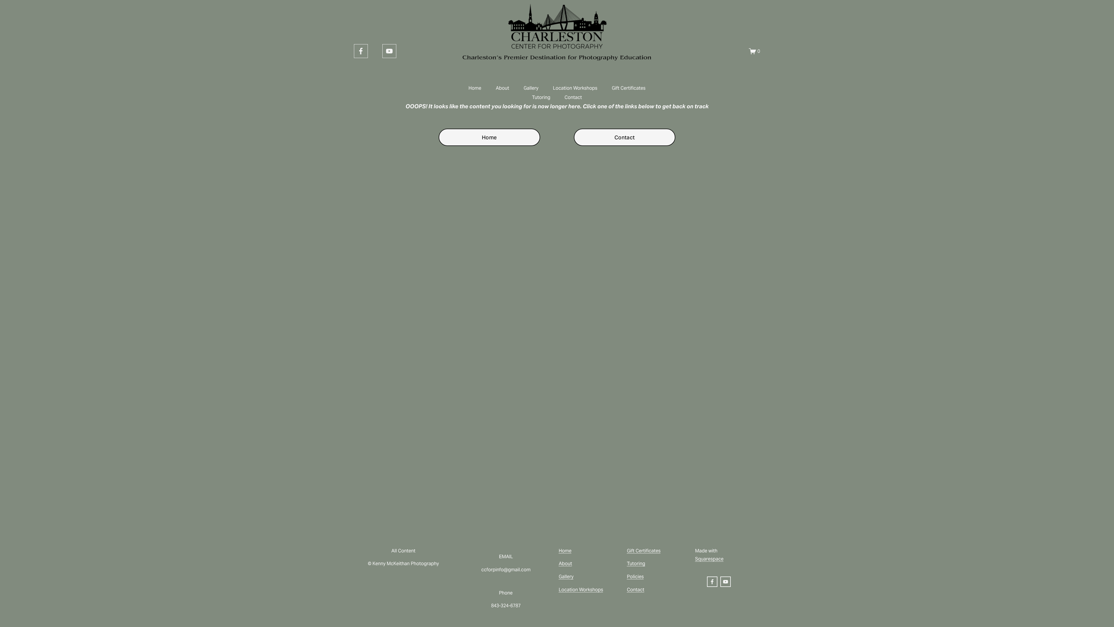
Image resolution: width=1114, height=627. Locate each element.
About (502, 88)
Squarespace (709, 559)
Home (475, 88)
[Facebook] (361, 51)
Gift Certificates (628, 88)
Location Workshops (575, 88)
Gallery (531, 88)
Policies (635, 577)
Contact (573, 97)
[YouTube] (389, 51)
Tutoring (541, 97)
